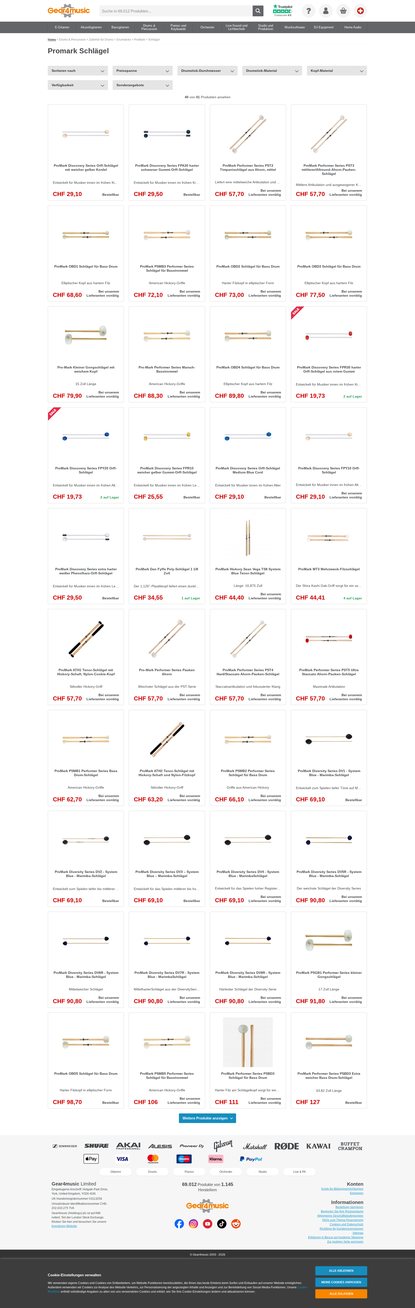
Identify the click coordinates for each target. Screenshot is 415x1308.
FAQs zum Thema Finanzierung (342, 1220)
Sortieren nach (64, 71)
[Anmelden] (325, 10)
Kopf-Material (322, 71)
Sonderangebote (130, 85)
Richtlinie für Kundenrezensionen (341, 1228)
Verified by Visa (323, 1158)
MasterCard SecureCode (289, 1158)
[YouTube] (207, 1227)
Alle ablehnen (341, 1270)
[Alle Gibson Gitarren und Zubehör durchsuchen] (227, 1146)
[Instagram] (193, 1227)
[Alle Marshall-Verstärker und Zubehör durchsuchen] (258, 1146)
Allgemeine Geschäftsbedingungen (340, 1215)
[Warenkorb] (343, 11)
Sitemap (358, 1233)
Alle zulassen (341, 1294)
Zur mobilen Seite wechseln (345, 1241)
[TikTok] (221, 1227)
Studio (262, 1171)
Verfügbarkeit (62, 85)
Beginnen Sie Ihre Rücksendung (342, 1211)
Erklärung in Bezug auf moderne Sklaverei (335, 1237)
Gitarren (115, 1171)
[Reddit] (236, 1227)
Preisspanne (126, 71)
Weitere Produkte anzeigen (205, 1118)
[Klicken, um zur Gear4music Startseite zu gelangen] (69, 11)
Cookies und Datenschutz (346, 1224)
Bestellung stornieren (349, 1207)
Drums (152, 1171)
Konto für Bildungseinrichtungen (342, 1189)
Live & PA (299, 1171)
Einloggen (356, 1193)
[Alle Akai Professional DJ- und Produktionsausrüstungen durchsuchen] (131, 1146)
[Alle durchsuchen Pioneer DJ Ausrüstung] (195, 1146)
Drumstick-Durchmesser (201, 71)
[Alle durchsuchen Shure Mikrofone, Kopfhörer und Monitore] (100, 1146)
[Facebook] (179, 1227)
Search (258, 11)
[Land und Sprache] (360, 10)
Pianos (189, 1171)
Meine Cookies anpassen (341, 1282)
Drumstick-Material (261, 71)
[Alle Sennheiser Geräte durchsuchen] (68, 1146)
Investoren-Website (64, 1226)
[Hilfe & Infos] (308, 10)
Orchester (226, 1171)
